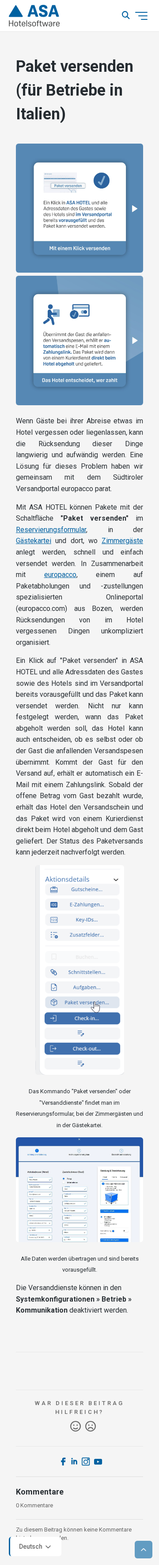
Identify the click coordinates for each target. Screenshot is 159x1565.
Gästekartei (33, 540)
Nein (90, 1427)
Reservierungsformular (51, 529)
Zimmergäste (122, 540)
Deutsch (31, 1546)
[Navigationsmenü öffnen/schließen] (141, 16)
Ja (75, 1427)
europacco (60, 574)
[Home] (34, 16)
